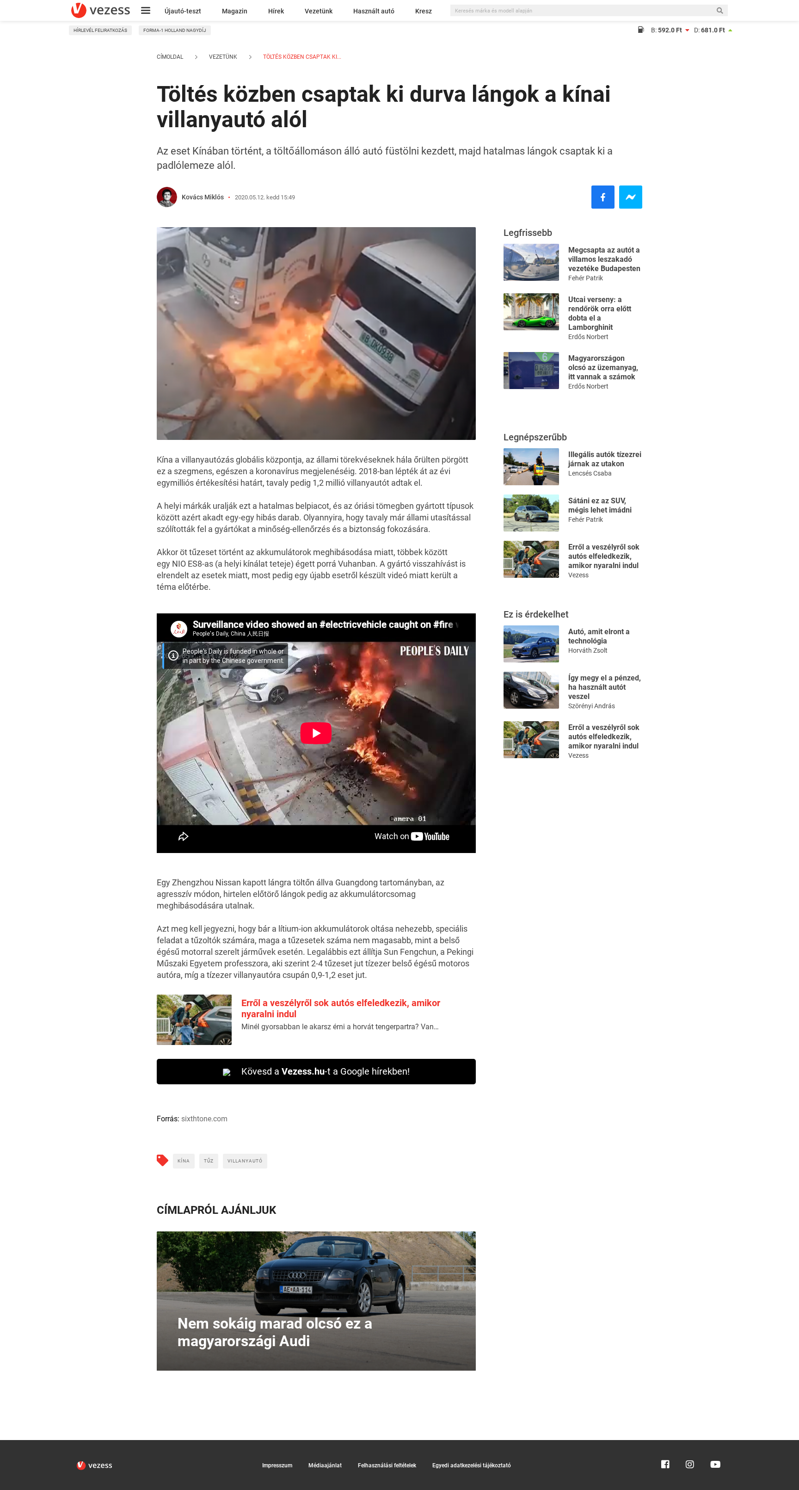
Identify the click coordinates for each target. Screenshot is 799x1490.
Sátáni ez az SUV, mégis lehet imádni (600, 505)
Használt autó (373, 11)
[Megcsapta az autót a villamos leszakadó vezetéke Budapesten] (531, 261)
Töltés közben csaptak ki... (301, 57)
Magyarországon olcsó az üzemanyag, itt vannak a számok (603, 367)
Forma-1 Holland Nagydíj (174, 30)
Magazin (234, 11)
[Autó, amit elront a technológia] (531, 643)
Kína (184, 1160)
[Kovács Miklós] (167, 197)
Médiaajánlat (325, 1465)
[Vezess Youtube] (714, 1444)
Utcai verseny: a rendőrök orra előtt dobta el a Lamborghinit (599, 313)
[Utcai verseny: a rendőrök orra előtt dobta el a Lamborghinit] (531, 311)
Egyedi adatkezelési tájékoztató (471, 1465)
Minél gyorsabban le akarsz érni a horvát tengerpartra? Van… (340, 1026)
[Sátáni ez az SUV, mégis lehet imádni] (531, 512)
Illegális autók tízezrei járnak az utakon (604, 459)
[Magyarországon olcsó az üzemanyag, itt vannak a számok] (531, 370)
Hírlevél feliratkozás (100, 30)
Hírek (276, 11)
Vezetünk (318, 11)
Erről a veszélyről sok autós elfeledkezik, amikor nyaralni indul (603, 556)
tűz (209, 1160)
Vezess (578, 575)
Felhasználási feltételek (387, 1465)
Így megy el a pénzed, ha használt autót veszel (604, 687)
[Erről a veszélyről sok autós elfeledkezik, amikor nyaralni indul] (531, 558)
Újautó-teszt (183, 11)
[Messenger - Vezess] (630, 197)
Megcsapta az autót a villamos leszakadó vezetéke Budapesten (604, 259)
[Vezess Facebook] (665, 1444)
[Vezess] (100, 10)
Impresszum (277, 1465)
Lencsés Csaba (590, 473)
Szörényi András (591, 706)
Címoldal (170, 57)
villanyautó (245, 1160)
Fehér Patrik (585, 278)
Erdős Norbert (588, 336)
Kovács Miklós (203, 197)
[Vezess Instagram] (690, 1444)
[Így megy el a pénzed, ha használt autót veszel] (531, 689)
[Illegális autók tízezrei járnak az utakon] (531, 466)
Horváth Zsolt (588, 650)
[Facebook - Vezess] (603, 197)
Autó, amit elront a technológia (599, 636)
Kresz (423, 11)
